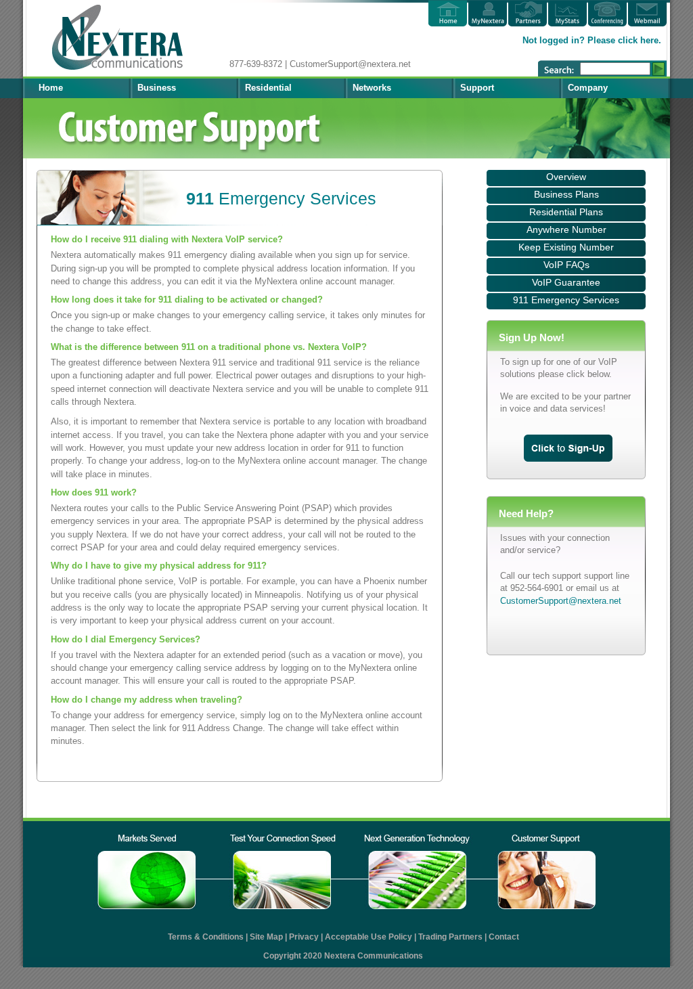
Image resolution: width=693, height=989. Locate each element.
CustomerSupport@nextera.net (560, 601)
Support (477, 88)
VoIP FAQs (566, 264)
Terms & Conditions (206, 937)
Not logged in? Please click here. (591, 40)
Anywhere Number (566, 229)
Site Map (266, 937)
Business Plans (566, 194)
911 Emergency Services (566, 299)
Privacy (304, 937)
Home (51, 88)
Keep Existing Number (566, 247)
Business (156, 88)
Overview (566, 176)
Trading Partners (450, 937)
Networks (372, 88)
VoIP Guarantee (566, 282)
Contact (504, 937)
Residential (268, 88)
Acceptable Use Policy (368, 937)
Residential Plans (566, 211)
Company (588, 88)
